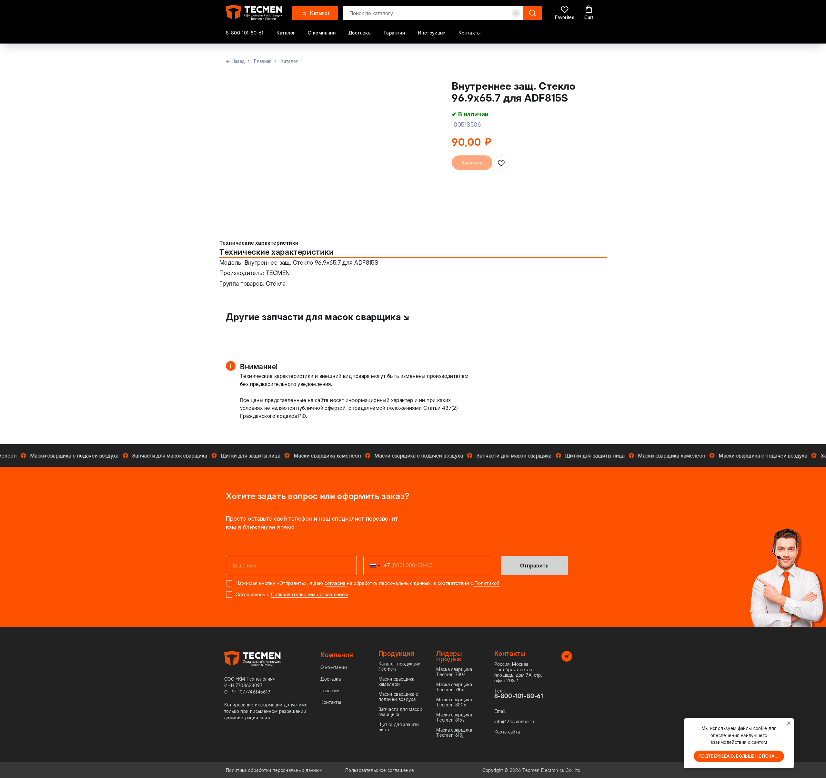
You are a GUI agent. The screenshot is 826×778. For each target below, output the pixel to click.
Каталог (286, 33)
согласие (335, 583)
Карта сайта (507, 731)
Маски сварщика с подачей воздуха (398, 697)
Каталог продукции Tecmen (399, 666)
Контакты (469, 33)
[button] (564, 12)
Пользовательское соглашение (379, 770)
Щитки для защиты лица (399, 727)
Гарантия (394, 33)
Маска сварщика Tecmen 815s (454, 717)
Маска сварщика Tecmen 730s (454, 672)
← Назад (235, 61)
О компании (322, 33)
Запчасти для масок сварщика (400, 712)
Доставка (359, 33)
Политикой (486, 583)
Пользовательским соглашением (309, 594)
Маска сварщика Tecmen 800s (454, 702)
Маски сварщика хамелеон (396, 681)
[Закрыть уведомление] (789, 723)
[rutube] (566, 660)
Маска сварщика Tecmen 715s (454, 687)
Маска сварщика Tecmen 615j (454, 732)
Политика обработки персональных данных (274, 770)
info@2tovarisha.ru (514, 721)
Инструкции (432, 33)
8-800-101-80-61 (245, 33)
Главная (262, 61)
